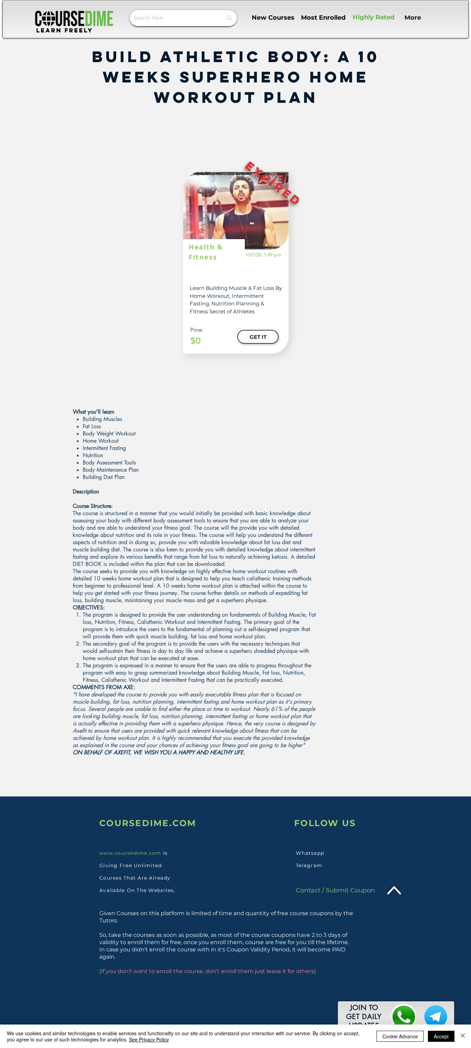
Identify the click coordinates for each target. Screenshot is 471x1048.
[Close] (463, 1036)
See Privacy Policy (149, 1039)
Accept (441, 1036)
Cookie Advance (400, 1036)
